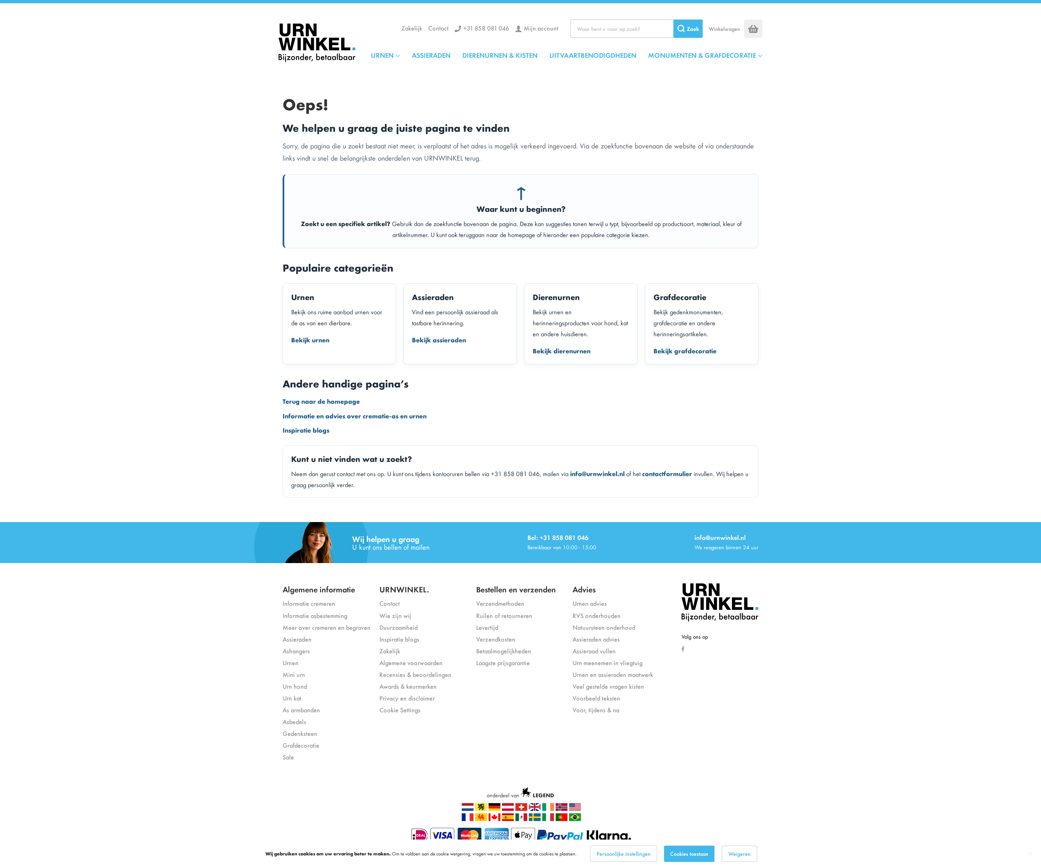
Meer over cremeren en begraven (326, 627)
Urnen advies (590, 603)
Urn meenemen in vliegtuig (607, 662)
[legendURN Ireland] (548, 809)
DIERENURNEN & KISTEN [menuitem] (500, 54)
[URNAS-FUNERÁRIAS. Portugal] (561, 819)
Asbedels (294, 721)
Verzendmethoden (500, 603)
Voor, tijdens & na (596, 709)
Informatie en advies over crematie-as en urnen (355, 415)
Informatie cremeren (309, 603)
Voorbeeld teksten (596, 698)
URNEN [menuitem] (382, 54)
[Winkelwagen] (753, 29)
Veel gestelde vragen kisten (608, 686)
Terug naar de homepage (321, 400)
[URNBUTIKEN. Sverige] (535, 819)
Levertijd (487, 627)
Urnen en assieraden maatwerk (613, 674)
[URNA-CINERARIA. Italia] (548, 819)
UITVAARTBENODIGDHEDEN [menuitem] (592, 54)
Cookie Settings (399, 709)
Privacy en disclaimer (407, 698)
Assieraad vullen (594, 650)
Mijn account (541, 28)
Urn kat (292, 698)
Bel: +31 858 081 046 (557, 537)
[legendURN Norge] (561, 809)
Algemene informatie (319, 588)
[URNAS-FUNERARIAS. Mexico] (521, 819)
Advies (584, 588)
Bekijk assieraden (439, 339)
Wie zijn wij (395, 615)
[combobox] (637, 29)
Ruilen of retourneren (504, 615)
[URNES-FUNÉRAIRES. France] (468, 819)
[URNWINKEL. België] (481, 809)
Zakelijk (411, 28)
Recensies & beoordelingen (415, 674)
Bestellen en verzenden (516, 588)
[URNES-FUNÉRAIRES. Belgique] (481, 819)
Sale (288, 757)
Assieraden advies (596, 639)
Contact (438, 28)
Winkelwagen (724, 29)
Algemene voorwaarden (410, 662)
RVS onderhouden (597, 615)
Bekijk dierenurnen (561, 350)
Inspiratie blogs (306, 429)
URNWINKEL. (404, 588)
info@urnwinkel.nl (597, 473)
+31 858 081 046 (486, 28)
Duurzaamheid (398, 627)
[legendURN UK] (535, 809)
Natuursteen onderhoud (604, 627)
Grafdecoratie (301, 745)
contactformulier (667, 473)
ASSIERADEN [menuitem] (431, 54)
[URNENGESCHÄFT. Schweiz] (521, 809)
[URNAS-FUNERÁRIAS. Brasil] (575, 819)
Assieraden (297, 639)
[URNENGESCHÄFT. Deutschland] (494, 809)
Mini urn (294, 674)
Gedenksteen (300, 733)
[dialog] (520, 854)
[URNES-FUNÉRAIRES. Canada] (494, 819)
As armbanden (301, 709)
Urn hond (295, 686)
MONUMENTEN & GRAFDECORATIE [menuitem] (702, 54)
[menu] (566, 55)
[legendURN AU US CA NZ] (575, 809)
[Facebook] (685, 648)
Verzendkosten (495, 639)
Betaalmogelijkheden (503, 650)
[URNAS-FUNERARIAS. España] (508, 819)
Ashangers (296, 650)
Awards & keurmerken (408, 686)
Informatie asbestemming (315, 615)
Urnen (290, 662)
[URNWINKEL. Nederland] (317, 41)
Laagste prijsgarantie (503, 662)
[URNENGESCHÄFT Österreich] (508, 809)
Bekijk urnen (310, 339)
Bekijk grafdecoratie (685, 350)
